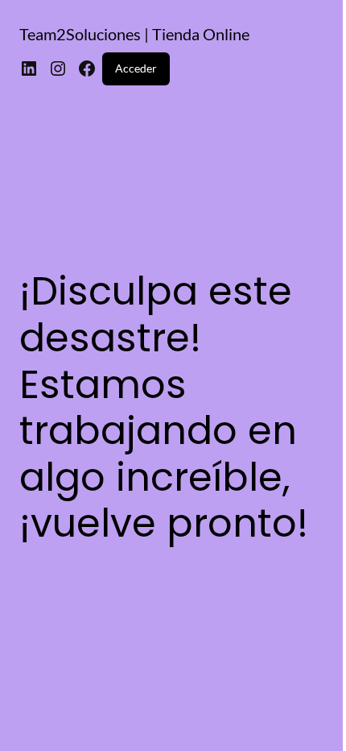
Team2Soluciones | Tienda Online (134, 34)
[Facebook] (87, 68)
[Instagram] (58, 68)
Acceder (136, 68)
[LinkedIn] (29, 68)
